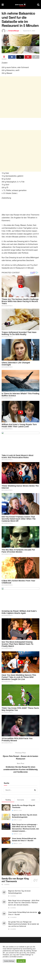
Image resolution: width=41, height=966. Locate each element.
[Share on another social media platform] (35, 57)
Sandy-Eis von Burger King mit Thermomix (23, 806)
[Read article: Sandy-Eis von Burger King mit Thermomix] (20, 861)
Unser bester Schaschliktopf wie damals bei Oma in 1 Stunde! (24, 839)
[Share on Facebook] (12, 57)
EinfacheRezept (13, 31)
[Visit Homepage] (20, 4)
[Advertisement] (20, 97)
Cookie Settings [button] (9, 961)
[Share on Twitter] (20, 57)
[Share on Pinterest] (28, 57)
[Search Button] (38, 4)
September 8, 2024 (29, 31)
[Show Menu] (3, 4)
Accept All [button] (21, 961)
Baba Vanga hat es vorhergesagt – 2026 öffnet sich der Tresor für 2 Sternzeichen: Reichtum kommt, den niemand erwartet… (25, 827)
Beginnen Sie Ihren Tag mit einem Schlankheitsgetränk (24, 816)
